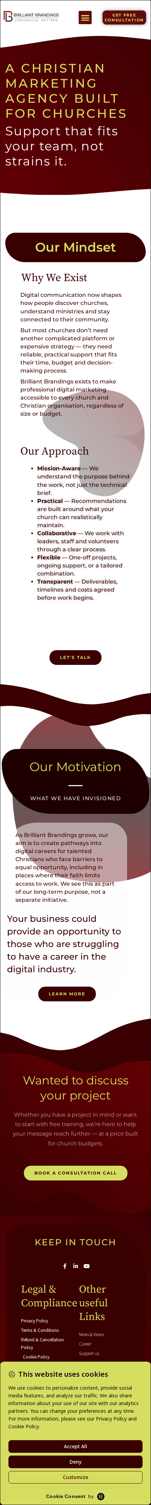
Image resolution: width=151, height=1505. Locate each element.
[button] (85, 17)
